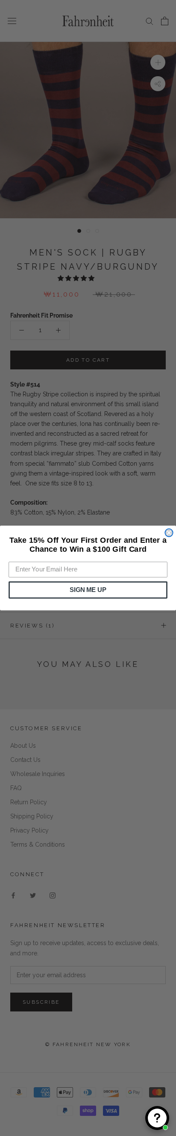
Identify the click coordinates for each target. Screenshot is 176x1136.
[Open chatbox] (157, 1118)
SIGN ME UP (88, 589)
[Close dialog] (169, 532)
